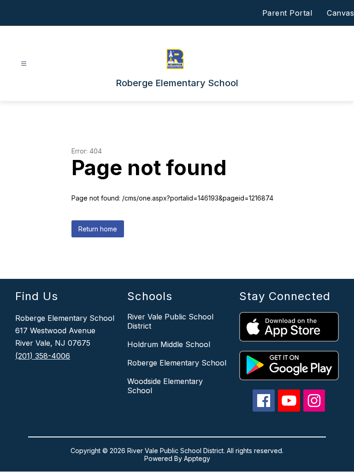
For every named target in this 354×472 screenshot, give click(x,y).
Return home (97, 229)
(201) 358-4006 (42, 355)
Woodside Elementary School (165, 386)
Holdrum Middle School (168, 344)
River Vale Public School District (170, 321)
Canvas (340, 13)
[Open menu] (23, 64)
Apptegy (197, 458)
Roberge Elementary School (176, 362)
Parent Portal (287, 13)
